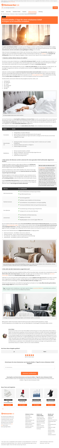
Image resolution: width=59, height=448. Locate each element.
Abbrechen (41, 373)
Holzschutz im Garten (41, 422)
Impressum (42, 443)
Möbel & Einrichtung (32, 11)
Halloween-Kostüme (52, 434)
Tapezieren (27, 418)
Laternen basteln (51, 430)
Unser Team (47, 443)
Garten (2, 11)
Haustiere (24, 11)
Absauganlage (22, 401)
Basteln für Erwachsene (52, 420)
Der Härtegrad (42, 167)
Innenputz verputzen (29, 426)
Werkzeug (41, 11)
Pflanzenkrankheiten (41, 421)
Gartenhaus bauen (40, 417)
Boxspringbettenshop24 (37, 74)
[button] (0, 398)
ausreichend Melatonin (38, 288)
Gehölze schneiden (40, 425)
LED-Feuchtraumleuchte (8, 402)
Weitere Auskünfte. (12, 1)
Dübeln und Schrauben (29, 423)
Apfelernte (39, 424)
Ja (14, 351)
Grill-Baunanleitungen (41, 420)
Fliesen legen (27, 415)
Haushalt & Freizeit (16, 11)
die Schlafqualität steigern (12, 225)
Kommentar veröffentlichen (29, 373)
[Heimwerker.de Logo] (10, 5)
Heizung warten (28, 427)
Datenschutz (50, 441)
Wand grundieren (28, 424)
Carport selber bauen (41, 418)
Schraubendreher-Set (36, 401)
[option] (8, 398)
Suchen (55, 7)
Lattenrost (44, 53)
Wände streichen (28, 417)
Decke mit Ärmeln (51, 401)
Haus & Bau (8, 11)
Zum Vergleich (8, 404)
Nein (45, 351)
